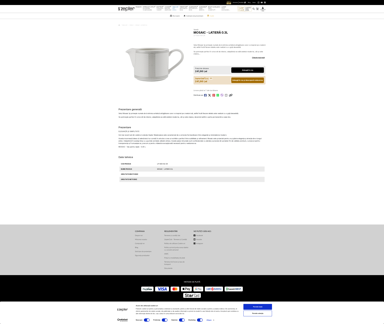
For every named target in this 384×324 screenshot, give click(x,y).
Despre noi (139, 235)
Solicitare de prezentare (143, 251)
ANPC (166, 254)
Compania (140, 231)
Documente (168, 268)
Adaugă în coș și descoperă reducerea (247, 80)
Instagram (199, 243)
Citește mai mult (258, 58)
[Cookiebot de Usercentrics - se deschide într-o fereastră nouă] (122, 320)
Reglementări (171, 231)
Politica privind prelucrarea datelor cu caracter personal (176, 249)
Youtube (199, 239)
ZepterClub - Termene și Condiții (175, 239)
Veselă (132, 25)
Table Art (125, 25)
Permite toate (257, 307)
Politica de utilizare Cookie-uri (174, 243)
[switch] (165, 320)
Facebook (199, 235)
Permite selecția (257, 313)
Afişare (209, 320)
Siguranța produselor (142, 255)
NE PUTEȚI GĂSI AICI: (202, 231)
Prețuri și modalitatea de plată (174, 258)
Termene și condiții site (172, 235)
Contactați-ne (139, 243)
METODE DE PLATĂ (192, 282)
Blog (136, 247)
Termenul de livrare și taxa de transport (174, 263)
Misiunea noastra (141, 239)
